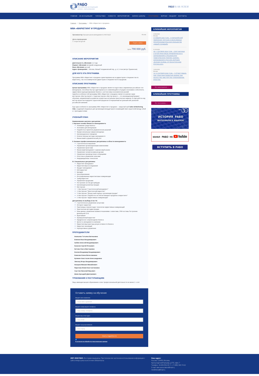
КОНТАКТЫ (182, 16)
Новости (112, 16)
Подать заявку (137, 43)
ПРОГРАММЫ (153, 16)
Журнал (164, 16)
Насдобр (172, 16)
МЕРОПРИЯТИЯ (123, 16)
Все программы (160, 103)
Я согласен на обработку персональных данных (91, 341)
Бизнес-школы (138, 16)
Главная (73, 16)
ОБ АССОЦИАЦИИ (85, 16)
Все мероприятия (161, 87)
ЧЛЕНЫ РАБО (100, 16)
